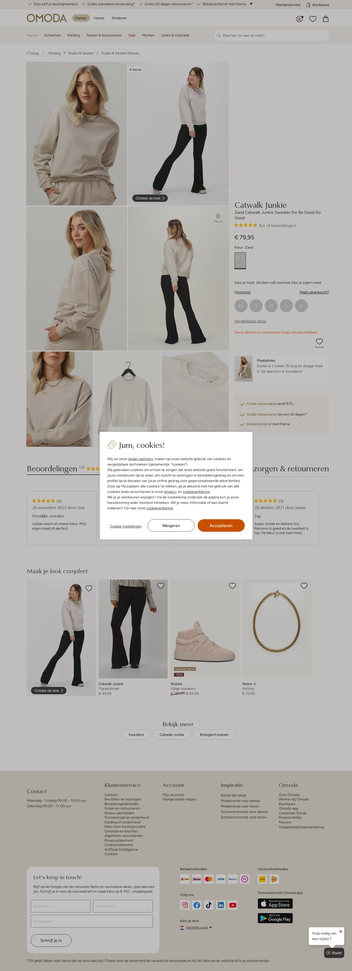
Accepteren (221, 525)
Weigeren (171, 525)
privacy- (170, 492)
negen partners (140, 459)
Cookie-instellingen (126, 526)
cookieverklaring (196, 492)
